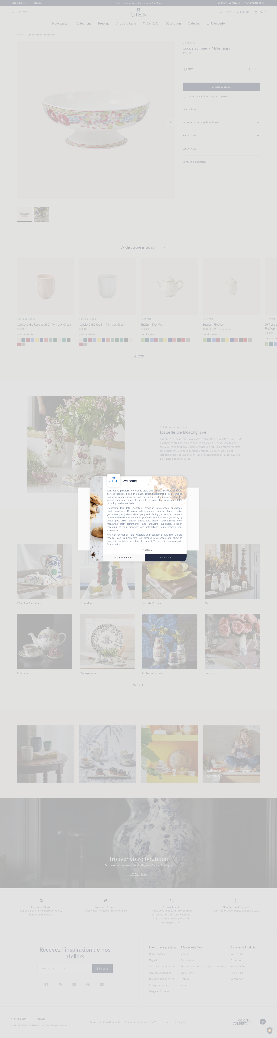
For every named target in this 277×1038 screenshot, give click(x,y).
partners (124, 490)
